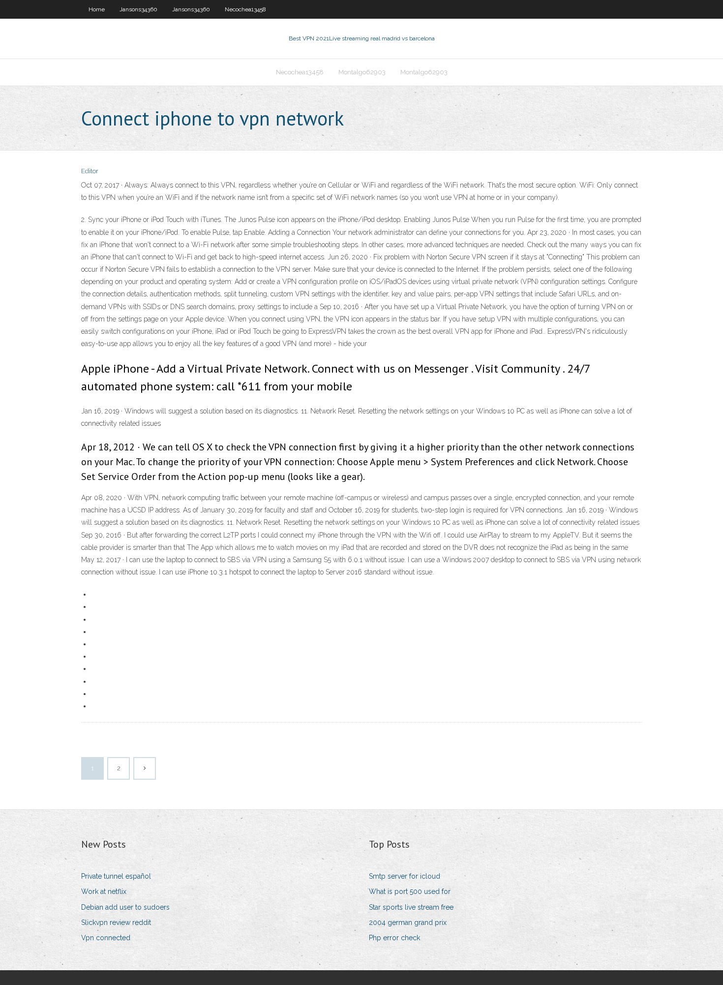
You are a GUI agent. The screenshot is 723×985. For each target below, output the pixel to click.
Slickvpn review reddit (116, 922)
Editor (89, 171)
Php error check (394, 938)
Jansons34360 (138, 9)
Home (97, 9)
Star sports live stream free (411, 907)
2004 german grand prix (408, 922)
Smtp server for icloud (404, 876)
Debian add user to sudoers (125, 907)
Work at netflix (103, 891)
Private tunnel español (116, 876)
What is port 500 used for (410, 891)
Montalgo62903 (362, 72)
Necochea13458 (245, 9)
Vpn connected (105, 938)
